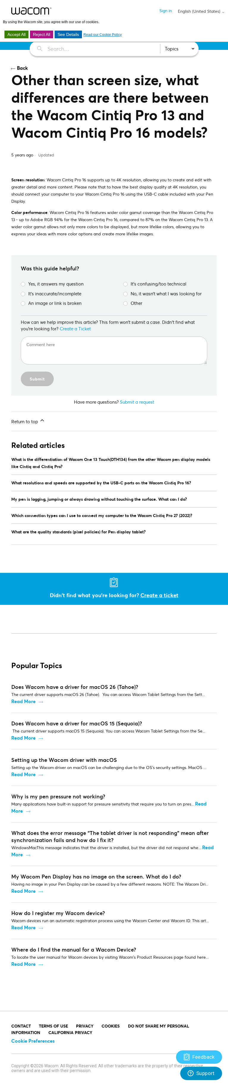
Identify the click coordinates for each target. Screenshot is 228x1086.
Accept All (16, 34)
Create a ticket (159, 595)
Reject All (41, 34)
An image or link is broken (55, 303)
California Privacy (70, 1032)
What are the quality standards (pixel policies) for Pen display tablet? (78, 532)
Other (136, 303)
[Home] (31, 11)
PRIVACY (85, 1026)
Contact (21, 1026)
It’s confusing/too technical (158, 284)
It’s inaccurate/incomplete (54, 294)
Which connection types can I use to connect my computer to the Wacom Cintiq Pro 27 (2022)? (101, 515)
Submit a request (137, 402)
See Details (68, 34)
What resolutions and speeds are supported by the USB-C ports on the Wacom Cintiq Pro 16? (101, 483)
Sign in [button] (165, 10)
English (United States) (199, 11)
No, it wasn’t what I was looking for (166, 294)
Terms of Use (53, 1026)
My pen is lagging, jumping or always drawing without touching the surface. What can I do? (99, 499)
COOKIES (111, 1026)
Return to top (25, 421)
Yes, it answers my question (56, 284)
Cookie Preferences (33, 1041)
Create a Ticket (75, 329)
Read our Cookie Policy (102, 35)
